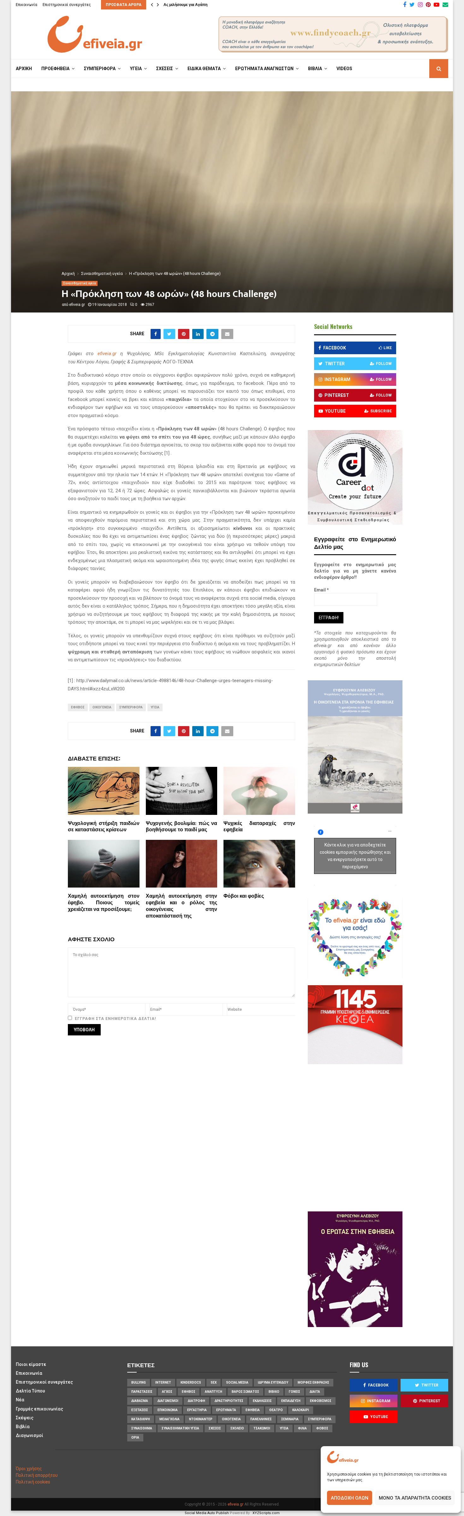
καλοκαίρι (300, 1410)
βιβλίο (274, 1391)
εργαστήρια (197, 1410)
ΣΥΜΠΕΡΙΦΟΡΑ (100, 68)
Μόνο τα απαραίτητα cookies (415, 1498)
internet (163, 1382)
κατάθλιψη (140, 1419)
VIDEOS (344, 68)
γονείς (294, 1391)
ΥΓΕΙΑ (136, 68)
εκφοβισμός (320, 1401)
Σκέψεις (24, 1417)
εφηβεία (253, 1410)
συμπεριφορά (131, 707)
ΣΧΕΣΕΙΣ (164, 68)
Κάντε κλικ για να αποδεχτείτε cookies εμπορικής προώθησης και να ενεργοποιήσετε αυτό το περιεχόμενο (355, 855)
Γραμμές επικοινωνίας (39, 1408)
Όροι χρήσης (29, 1468)
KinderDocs (191, 1382)
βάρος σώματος (245, 1391)
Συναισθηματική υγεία (79, 283)
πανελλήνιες (261, 1419)
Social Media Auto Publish (207, 1513)
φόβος (322, 1428)
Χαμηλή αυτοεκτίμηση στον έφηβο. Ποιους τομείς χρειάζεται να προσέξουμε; (104, 903)
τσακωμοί (261, 1428)
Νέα (20, 1399)
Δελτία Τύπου (30, 1390)
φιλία (302, 1428)
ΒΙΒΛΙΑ (315, 68)
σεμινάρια (290, 1419)
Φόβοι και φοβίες (243, 896)
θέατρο (276, 1410)
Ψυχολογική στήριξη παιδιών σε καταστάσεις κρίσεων (104, 826)
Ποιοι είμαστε (31, 1364)
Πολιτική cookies (33, 1481)
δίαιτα (315, 1391)
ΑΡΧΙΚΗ (24, 68)
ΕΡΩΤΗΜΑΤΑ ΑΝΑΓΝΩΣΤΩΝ (264, 68)
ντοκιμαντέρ (200, 1419)
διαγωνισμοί (168, 1401)
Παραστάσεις (141, 1391)
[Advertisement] (374, 1137)
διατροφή (196, 1401)
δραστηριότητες (229, 1401)
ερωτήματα (226, 1410)
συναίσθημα (141, 1428)
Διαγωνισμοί (29, 1435)
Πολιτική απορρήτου (37, 1475)
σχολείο (237, 1428)
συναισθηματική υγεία (180, 1428)
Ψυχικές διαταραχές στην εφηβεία (259, 826)
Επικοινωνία (26, 5)
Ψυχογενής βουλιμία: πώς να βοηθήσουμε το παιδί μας (181, 826)
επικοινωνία (168, 1410)
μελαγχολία (169, 1419)
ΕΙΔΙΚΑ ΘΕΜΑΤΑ (204, 68)
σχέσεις (215, 1428)
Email (321, 589)
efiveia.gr (77, 304)
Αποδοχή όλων (349, 1498)
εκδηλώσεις (262, 1401)
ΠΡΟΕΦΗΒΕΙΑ (55, 68)
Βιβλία (23, 1426)
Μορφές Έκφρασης (313, 1382)
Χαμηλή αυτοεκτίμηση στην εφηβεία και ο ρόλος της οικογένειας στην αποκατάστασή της (181, 906)
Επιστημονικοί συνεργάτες (67, 5)
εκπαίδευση (290, 1401)
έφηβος (78, 707)
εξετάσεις (139, 1410)
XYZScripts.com (266, 1513)
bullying (138, 1382)
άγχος (167, 1391)
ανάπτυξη (213, 1391)
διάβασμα (139, 1401)
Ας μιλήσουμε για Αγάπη (185, 5)
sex (214, 1382)
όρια (135, 1437)
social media (237, 1382)
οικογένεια (101, 707)
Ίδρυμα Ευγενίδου (273, 1382)
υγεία (155, 707)
